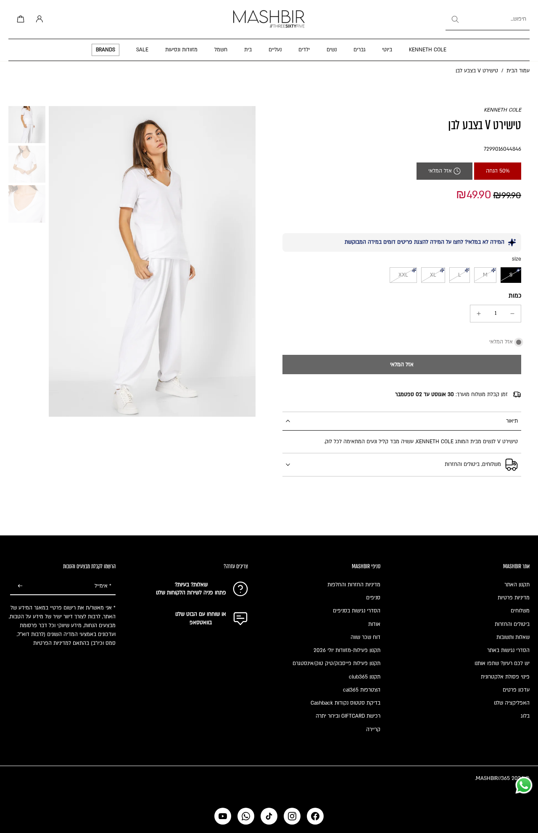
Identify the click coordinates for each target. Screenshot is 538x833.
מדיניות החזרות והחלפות (353, 584)
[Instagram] (292, 816)
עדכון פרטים (516, 690)
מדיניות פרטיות (514, 597)
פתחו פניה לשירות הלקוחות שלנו (191, 592)
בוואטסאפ (201, 622)
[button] (401, 364)
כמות (515, 296)
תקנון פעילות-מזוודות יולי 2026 (347, 650)
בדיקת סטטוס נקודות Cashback (345, 703)
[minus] (512, 313)
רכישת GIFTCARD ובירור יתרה (348, 716)
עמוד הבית (518, 70)
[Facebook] (315, 816)
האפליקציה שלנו (512, 703)
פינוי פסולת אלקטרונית (505, 676)
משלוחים (520, 610)
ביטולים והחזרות (512, 624)
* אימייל (103, 586)
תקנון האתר (517, 584)
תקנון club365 (364, 676)
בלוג (525, 716)
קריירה (373, 729)
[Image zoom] (152, 261)
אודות (374, 624)
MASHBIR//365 (493, 778)
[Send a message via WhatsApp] (524, 785)
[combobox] (488, 19)
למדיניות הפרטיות (52, 643)
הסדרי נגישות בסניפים (356, 610)
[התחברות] (38, 19)
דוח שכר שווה (365, 637)
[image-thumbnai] (26, 124)
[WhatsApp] (245, 816)
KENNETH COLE (502, 109)
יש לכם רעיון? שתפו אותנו (502, 663)
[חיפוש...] (455, 19)
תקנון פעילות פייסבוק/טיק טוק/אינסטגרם (336, 663)
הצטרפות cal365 (361, 690)
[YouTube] (222, 816)
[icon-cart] (19, 19)
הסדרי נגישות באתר (508, 650)
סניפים (373, 597)
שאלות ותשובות (513, 637)
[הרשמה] (20, 586)
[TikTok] (269, 816)
